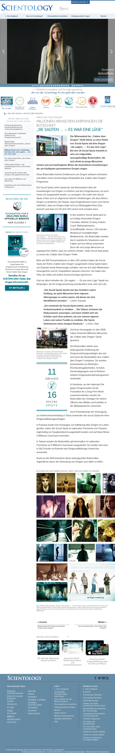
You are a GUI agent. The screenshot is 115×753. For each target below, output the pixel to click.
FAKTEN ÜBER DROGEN (33, 113)
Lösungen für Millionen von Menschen (15, 180)
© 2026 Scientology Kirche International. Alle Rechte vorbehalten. (35, 750)
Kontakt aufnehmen (63, 719)
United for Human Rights (94, 732)
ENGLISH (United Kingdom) (15, 697)
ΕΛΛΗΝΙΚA (33, 708)
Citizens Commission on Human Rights (92, 739)
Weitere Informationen (64, 716)
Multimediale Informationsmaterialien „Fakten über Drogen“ (17, 144)
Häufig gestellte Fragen (80, 16)
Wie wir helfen (7, 108)
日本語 (10, 711)
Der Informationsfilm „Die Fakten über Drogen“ (18, 159)
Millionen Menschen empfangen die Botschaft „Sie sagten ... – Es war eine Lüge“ (17, 152)
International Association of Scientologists (94, 715)
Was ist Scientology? (34, 16)
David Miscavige (90, 701)
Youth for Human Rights (93, 735)
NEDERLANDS (13, 719)
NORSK (31, 694)
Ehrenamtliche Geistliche (58, 16)
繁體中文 (10, 716)
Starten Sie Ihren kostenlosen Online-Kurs (94, 705)
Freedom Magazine (91, 719)
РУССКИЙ (11, 714)
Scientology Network (92, 695)
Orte (56, 722)
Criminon (46, 107)
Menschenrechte (81, 107)
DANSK (10, 701)
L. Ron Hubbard (11, 16)
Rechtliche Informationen (98, 752)
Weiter (78, 85)
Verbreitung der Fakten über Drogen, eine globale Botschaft (17, 174)
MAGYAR (32, 691)
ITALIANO (32, 711)
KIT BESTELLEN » (17, 287)
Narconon (57, 106)
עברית (10, 707)
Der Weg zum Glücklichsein (19, 107)
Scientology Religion (92, 698)
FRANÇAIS (12, 704)
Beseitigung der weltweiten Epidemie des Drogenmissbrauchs (15, 135)
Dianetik (87, 692)
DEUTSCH (11, 722)
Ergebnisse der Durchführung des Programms (18, 186)
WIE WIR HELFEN (15, 113)
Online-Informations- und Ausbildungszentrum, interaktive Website (18, 166)
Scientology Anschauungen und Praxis (61, 694)
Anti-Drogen (69, 107)
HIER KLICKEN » (17, 222)
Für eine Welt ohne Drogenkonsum (91, 728)
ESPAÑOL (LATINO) (36, 700)
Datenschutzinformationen (34, 752)
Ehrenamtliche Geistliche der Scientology (94, 710)
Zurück (36, 85)
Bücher (104, 16)
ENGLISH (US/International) (15, 692)
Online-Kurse (60, 713)
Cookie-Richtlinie (55, 752)
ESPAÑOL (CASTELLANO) (35, 704)
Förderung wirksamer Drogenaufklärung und (14, 127)
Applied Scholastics (32, 108)
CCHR (93, 107)
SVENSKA (32, 697)
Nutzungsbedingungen (75, 752)
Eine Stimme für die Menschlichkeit (63, 700)
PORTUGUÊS (34, 714)
